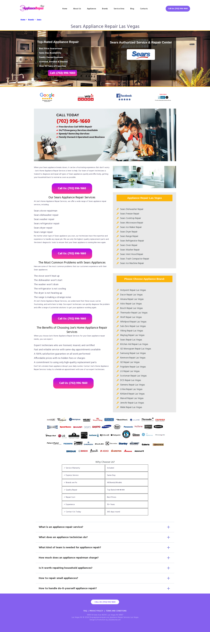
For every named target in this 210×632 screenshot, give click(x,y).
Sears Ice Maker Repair (131, 227)
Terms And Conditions (116, 610)
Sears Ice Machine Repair (132, 263)
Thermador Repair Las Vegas (134, 313)
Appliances (91, 8)
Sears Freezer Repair (129, 214)
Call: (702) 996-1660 (62, 73)
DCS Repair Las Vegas (130, 380)
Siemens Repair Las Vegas (132, 385)
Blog (132, 8)
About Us (77, 8)
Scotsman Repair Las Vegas (133, 376)
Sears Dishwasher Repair (131, 209)
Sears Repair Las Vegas (131, 340)
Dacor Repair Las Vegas (131, 295)
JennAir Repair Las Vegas (132, 403)
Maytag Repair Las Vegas (132, 335)
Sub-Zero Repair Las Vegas (133, 326)
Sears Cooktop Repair (130, 218)
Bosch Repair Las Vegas (131, 308)
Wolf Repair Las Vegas (131, 317)
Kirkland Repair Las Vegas (132, 394)
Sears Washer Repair (130, 250)
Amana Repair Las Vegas (132, 299)
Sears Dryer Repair (128, 232)
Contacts (144, 8)
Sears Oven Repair (128, 245)
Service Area (119, 8)
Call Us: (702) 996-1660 (178, 8)
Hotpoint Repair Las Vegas (133, 290)
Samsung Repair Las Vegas (133, 353)
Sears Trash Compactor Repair (134, 259)
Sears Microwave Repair (131, 223)
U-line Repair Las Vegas (131, 389)
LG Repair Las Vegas (130, 371)
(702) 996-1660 (73, 121)
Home (64, 8)
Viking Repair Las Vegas (131, 331)
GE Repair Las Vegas (130, 362)
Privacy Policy (96, 610)
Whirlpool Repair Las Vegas (133, 322)
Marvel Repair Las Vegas (132, 398)
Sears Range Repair (129, 236)
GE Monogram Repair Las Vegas (135, 349)
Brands (105, 8)
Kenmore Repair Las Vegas (132, 358)
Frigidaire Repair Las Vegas (133, 367)
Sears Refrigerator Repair (132, 241)
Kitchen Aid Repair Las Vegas (134, 344)
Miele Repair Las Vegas (131, 407)
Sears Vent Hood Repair (131, 254)
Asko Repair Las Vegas (131, 304)
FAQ (85, 610)
